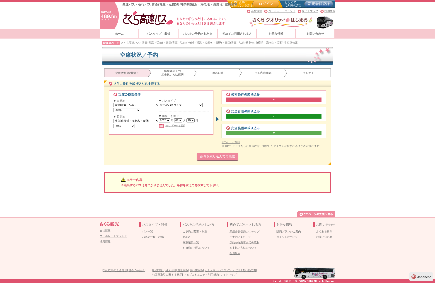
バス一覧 (147, 231)
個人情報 (170, 270)
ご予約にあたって (240, 237)
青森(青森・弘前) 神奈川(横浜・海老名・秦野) (194, 42)
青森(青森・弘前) (152, 42)
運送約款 (182, 270)
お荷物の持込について (196, 247)
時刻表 (187, 237)
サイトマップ (310, 11)
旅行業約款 (196, 270)
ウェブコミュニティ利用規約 (201, 274)
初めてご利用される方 (237, 33)
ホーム (119, 33)
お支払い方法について (243, 247)
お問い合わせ (315, 33)
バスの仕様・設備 (153, 237)
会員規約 (235, 253)
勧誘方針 (158, 270)
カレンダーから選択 (175, 125)
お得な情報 (276, 33)
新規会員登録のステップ (244, 231)
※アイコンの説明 (231, 142)
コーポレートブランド (281, 11)
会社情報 (256, 11)
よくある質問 (324, 231)
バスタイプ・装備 (158, 33)
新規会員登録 (319, 4)
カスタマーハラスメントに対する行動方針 (230, 270)
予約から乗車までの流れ (244, 242)
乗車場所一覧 (191, 242)
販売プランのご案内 (288, 231)
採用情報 (329, 11)
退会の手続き (136, 270)
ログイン (266, 4)
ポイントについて (287, 237)
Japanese (421, 276)
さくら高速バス (130, 42)
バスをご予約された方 (198, 33)
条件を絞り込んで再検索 (217, 156)
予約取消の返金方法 (115, 270)
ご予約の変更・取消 (195, 231)
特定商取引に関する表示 (167, 274)
